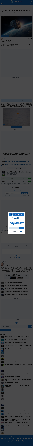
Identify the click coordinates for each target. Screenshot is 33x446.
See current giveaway (16, 224)
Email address (11, 226)
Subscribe (21, 227)
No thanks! (16, 229)
